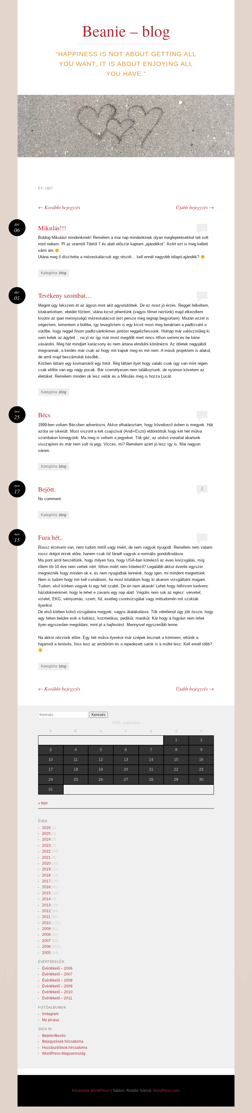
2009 (46, 929)
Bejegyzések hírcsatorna (62, 1041)
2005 (46, 953)
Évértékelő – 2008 (57, 980)
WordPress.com (166, 1090)
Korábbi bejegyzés (59, 207)
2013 (46, 905)
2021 (46, 857)
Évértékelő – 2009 (57, 986)
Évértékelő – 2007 (57, 974)
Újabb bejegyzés (195, 207)
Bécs (44, 415)
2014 (46, 899)
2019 (46, 869)
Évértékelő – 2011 (57, 998)
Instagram (50, 1014)
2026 (46, 828)
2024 (46, 839)
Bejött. (47, 489)
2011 (46, 917)
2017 (46, 881)
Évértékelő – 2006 (57, 968)
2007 (46, 941)
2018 (46, 875)
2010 (46, 923)
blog (62, 273)
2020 (46, 863)
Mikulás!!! (52, 228)
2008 (46, 934)
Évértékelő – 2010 (57, 992)
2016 (46, 887)
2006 (46, 946)
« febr (43, 803)
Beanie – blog (126, 30)
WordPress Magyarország (63, 1053)
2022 (46, 851)
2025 (46, 833)
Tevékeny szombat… (65, 295)
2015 (46, 893)
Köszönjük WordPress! (91, 1090)
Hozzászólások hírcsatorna (64, 1047)
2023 (46, 845)
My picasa (50, 1020)
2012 (46, 911)
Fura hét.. (50, 537)
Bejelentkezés (54, 1035)
